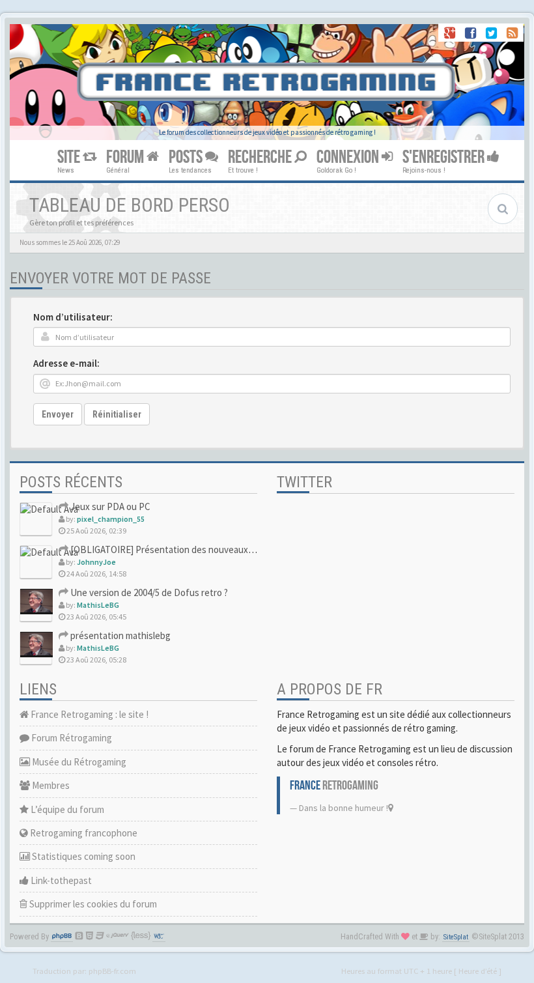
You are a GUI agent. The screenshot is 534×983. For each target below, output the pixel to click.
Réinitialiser (116, 414)
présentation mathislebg (119, 635)
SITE (70, 157)
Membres (50, 785)
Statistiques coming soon (82, 856)
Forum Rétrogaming (70, 738)
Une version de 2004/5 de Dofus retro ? (148, 592)
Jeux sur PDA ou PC (109, 506)
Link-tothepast (60, 880)
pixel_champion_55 (111, 519)
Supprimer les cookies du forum (92, 904)
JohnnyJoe (96, 562)
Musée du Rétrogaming (78, 762)
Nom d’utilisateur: (73, 317)
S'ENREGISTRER (444, 157)
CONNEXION (349, 157)
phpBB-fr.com (112, 970)
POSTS (187, 157)
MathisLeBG (98, 605)
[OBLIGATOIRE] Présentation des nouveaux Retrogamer (183, 549)
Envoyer (58, 414)
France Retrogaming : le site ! (88, 714)
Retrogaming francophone (82, 833)
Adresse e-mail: (66, 363)
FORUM (126, 157)
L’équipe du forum (66, 809)
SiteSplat (455, 937)
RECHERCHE (261, 157)
